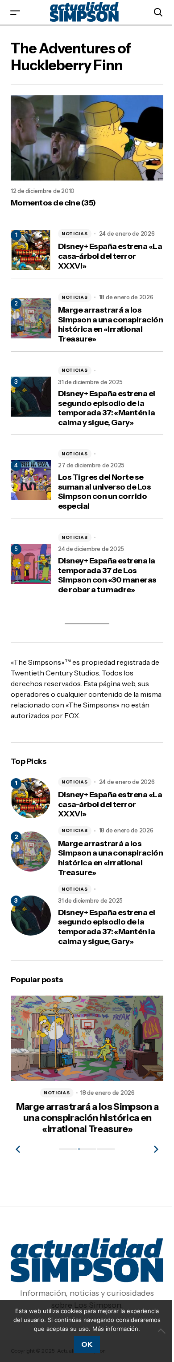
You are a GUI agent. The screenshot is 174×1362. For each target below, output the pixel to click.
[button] (15, 12)
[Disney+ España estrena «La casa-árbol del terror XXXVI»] (31, 798)
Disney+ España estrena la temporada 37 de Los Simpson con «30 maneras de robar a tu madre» (107, 575)
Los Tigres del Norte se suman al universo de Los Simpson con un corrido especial (104, 492)
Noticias (75, 234)
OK (86, 1344)
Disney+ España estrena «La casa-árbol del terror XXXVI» (110, 256)
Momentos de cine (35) (53, 203)
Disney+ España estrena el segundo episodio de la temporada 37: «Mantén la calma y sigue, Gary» (106, 408)
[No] (162, 1330)
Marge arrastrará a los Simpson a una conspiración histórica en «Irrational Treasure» (110, 324)
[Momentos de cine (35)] (87, 138)
